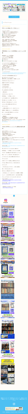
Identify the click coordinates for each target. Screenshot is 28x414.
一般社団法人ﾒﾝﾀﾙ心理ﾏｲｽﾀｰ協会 (11, 412)
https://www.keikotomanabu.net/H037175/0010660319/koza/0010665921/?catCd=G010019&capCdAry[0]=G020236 (14, 73)
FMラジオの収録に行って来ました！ (11, 28)
